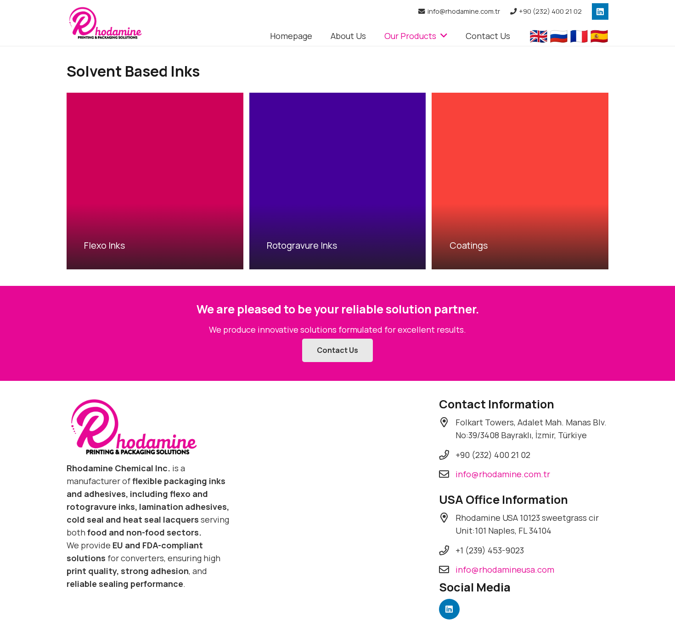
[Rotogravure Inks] (337, 181)
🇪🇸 (599, 36)
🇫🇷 (579, 36)
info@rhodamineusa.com (505, 569)
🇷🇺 (559, 36)
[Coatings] (520, 181)
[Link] (106, 23)
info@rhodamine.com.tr (503, 474)
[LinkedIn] (600, 11)
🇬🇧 (538, 36)
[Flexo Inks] (155, 181)
